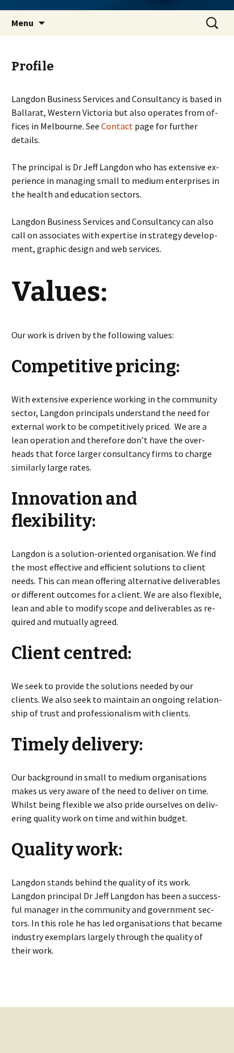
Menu (22, 22)
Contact (117, 126)
